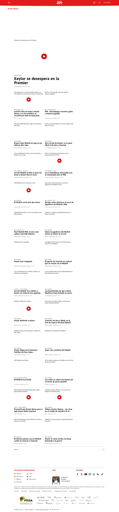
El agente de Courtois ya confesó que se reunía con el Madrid (58, 262)
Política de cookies (47, 491)
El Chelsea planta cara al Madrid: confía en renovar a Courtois (27, 440)
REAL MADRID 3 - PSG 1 (50, 171)
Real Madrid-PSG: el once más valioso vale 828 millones (26, 233)
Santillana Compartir (68, 497)
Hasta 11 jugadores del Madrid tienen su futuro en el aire (57, 233)
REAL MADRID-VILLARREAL (20, 378)
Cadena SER (76, 497)
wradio (53, 500)
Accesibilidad (72, 491)
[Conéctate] (99, 2)
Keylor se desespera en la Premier (36, 80)
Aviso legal (24, 491)
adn (89, 497)
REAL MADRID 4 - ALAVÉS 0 (20, 171)
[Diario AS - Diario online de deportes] (59, 2)
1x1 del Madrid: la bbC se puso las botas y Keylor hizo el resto (28, 174)
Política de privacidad (34, 491)
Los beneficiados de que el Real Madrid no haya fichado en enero (58, 292)
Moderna (49, 503)
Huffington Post (43, 500)
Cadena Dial (66, 500)
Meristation (91, 503)
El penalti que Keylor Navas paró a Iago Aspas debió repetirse (28, 410)
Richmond (39, 503)
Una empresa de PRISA (26, 499)
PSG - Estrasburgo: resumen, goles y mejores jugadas (59, 112)
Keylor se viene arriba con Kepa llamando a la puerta (58, 440)
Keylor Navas (13, 9)
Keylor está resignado (23, 261)
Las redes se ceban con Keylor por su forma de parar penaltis (59, 380)
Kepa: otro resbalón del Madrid (57, 350)
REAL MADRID (17, 141)
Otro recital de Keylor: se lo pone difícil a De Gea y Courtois (58, 144)
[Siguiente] (103, 449)
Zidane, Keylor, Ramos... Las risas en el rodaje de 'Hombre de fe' (58, 410)
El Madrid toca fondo (22, 379)
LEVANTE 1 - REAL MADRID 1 (21, 289)
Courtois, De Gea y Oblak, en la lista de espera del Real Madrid (58, 321)
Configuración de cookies (60, 491)
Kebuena (88, 500)
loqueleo (81, 503)
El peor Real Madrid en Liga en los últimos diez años (28, 144)
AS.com (83, 497)
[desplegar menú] (9, 2)
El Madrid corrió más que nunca (27, 202)
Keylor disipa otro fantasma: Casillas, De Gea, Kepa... (25, 351)
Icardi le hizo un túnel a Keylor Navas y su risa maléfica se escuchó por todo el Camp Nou (26, 113)
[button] (26, 504)
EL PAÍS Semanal (73, 500)
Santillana (58, 497)
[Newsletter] (94, 2)
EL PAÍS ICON (66, 503)
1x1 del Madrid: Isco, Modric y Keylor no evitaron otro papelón (27, 292)
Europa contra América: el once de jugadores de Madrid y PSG (59, 203)
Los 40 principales (49, 497)
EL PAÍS (41, 497)
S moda (74, 503)
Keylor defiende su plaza (24, 320)
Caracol (96, 497)
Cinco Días (60, 500)
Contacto (16, 491)
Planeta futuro (81, 500)
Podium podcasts (58, 503)
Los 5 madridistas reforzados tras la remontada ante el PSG (58, 174)
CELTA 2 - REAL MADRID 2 (20, 407)
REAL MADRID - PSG (50, 200)
